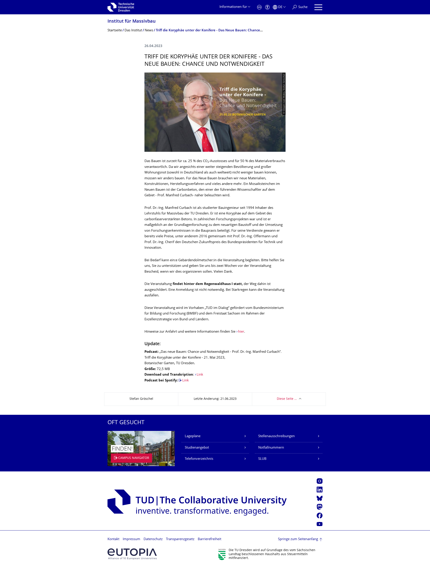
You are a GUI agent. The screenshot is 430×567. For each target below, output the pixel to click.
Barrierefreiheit (209, 539)
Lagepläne (192, 436)
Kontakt (113, 539)
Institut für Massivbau (132, 21)
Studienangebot (197, 447)
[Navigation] (318, 7)
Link (200, 375)
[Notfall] (259, 7)
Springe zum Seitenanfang (298, 539)
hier (241, 332)
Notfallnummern (271, 447)
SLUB (262, 459)
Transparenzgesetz (180, 539)
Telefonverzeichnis (199, 459)
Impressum (131, 539)
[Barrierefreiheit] (267, 7)
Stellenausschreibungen (276, 436)
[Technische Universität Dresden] (121, 7)
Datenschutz (153, 539)
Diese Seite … (287, 399)
